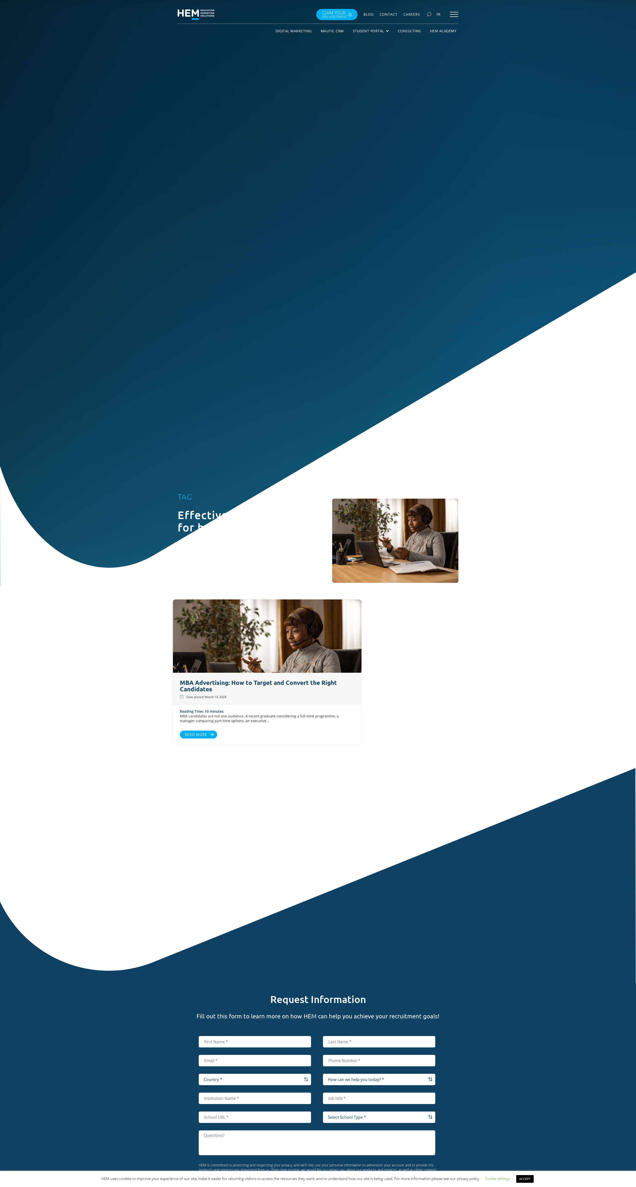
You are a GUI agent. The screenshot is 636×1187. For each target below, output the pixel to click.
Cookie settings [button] (497, 1178)
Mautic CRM (332, 31)
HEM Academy (443, 31)
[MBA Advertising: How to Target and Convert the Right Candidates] (267, 636)
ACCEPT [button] (525, 1179)
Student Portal (368, 31)
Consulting (409, 31)
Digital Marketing (294, 31)
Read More (196, 734)
